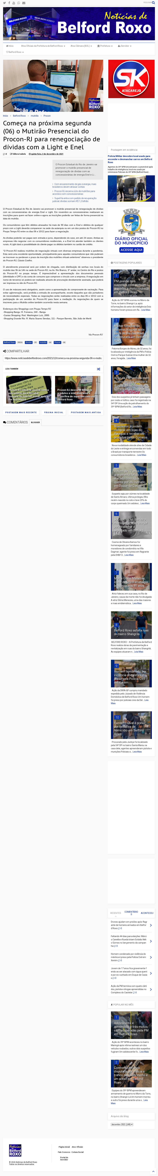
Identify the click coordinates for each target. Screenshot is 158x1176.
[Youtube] (13, 3)
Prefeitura (105, 46)
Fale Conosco (64, 1152)
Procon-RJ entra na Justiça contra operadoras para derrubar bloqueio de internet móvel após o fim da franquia (28, 395)
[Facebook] (9, 3)
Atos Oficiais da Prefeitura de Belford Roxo (42, 46)
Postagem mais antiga (86, 412)
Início (11, 46)
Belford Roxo (14, 52)
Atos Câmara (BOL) (80, 46)
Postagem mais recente (21, 412)
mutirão (35, 116)
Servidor (125, 46)
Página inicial (53, 412)
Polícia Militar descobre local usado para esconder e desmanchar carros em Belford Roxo (130, 159)
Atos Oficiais (77, 1147)
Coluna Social (77, 1152)
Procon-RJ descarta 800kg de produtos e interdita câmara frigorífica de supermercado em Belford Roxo (76, 395)
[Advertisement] (26, 179)
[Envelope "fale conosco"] (23, 3)
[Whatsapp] (18, 3)
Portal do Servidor (64, 1158)
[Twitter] (4, 3)
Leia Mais (145, 310)
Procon (47, 116)
